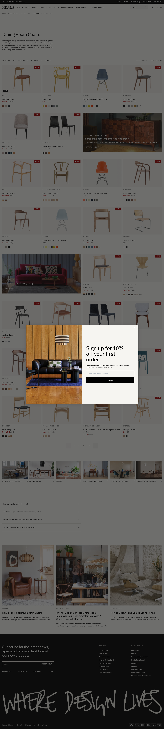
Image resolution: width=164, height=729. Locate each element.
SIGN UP (110, 380)
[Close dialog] (136, 327)
